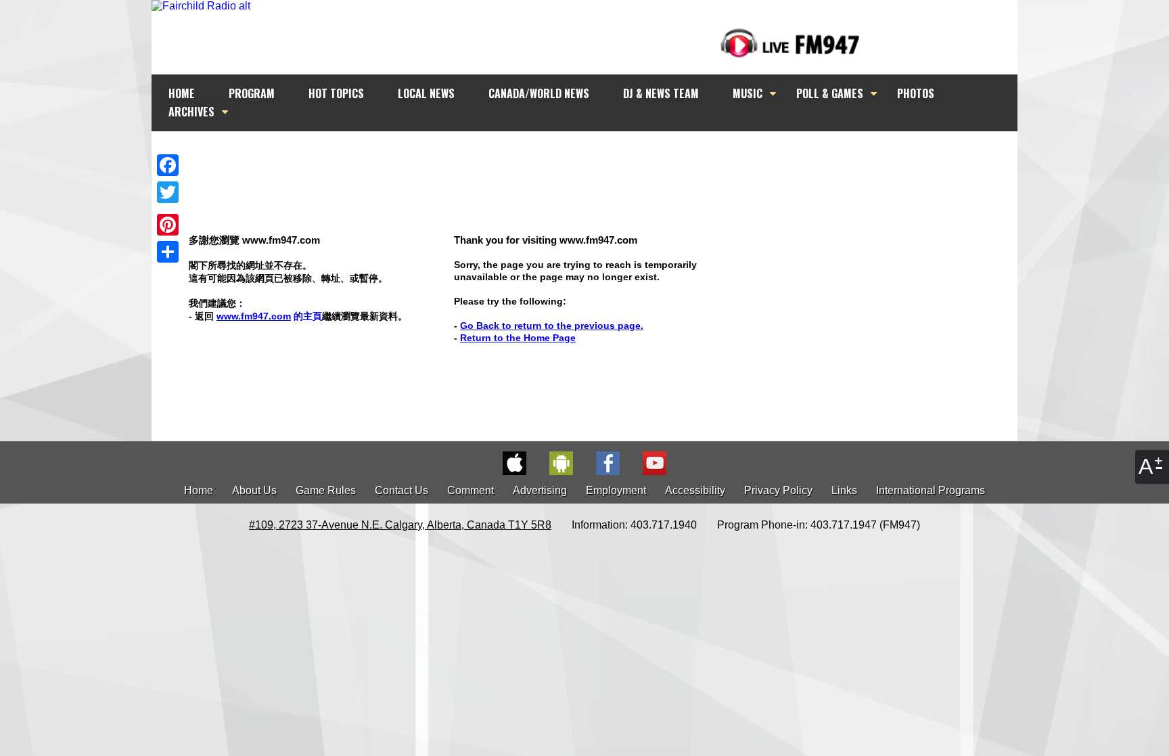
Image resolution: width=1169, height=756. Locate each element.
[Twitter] (167, 192)
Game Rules (326, 490)
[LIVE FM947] (790, 43)
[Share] (167, 251)
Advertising (540, 490)
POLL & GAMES (829, 93)
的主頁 (269, 316)
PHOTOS (915, 93)
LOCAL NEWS (426, 93)
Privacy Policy (778, 490)
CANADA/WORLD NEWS (538, 93)
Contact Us (401, 490)
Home (198, 490)
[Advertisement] (596, 157)
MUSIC (747, 93)
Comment (470, 490)
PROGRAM (252, 93)
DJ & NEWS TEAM (661, 93)
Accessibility (695, 490)
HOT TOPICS (336, 93)
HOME (181, 93)
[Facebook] (167, 165)
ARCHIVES (191, 112)
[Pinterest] (167, 224)
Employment (616, 490)
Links (844, 490)
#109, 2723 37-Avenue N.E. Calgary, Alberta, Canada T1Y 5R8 (400, 525)
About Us (254, 490)
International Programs (930, 490)
